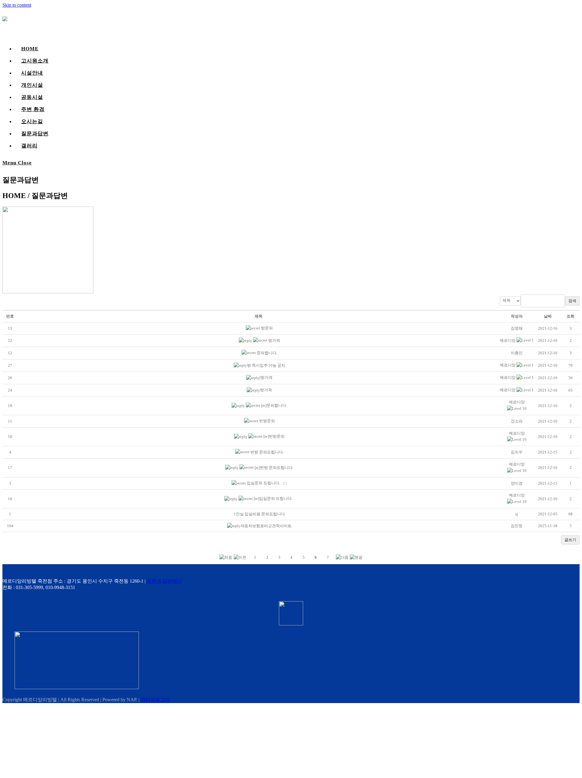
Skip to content (16, 5)
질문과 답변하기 (164, 581)
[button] (508, 340)
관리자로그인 (155, 699)
